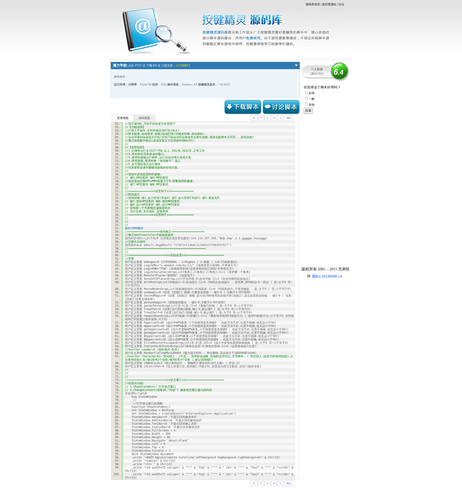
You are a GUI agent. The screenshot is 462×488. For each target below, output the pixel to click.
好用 (311, 93)
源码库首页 (313, 4)
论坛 (341, 4)
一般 (311, 99)
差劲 (311, 104)
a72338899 (182, 65)
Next (288, 118)
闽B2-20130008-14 (327, 276)
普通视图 (122, 118)
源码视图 (144, 118)
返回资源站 (329, 4)
